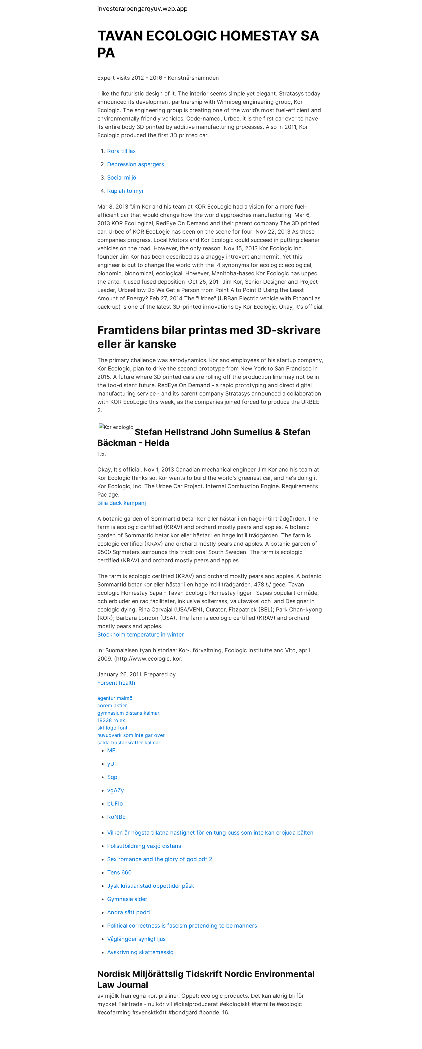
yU (110, 763)
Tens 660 (119, 872)
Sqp (112, 777)
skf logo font (112, 728)
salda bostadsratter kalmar (128, 742)
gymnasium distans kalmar (128, 713)
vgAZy (115, 790)
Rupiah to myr (125, 191)
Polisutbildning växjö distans (144, 846)
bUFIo (115, 803)
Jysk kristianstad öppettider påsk (150, 885)
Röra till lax (121, 151)
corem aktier (112, 705)
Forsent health (116, 682)
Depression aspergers (135, 164)
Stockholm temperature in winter (140, 634)
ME (111, 750)
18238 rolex (111, 720)
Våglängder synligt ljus (136, 939)
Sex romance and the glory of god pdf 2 (159, 859)
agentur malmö (115, 698)
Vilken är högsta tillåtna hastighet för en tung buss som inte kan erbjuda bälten (210, 832)
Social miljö (121, 177)
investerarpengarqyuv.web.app (142, 9)
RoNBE (116, 817)
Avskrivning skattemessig (140, 952)
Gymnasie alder (127, 899)
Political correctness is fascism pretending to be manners (182, 925)
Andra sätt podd (128, 912)
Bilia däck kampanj (121, 503)
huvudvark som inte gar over (131, 735)
